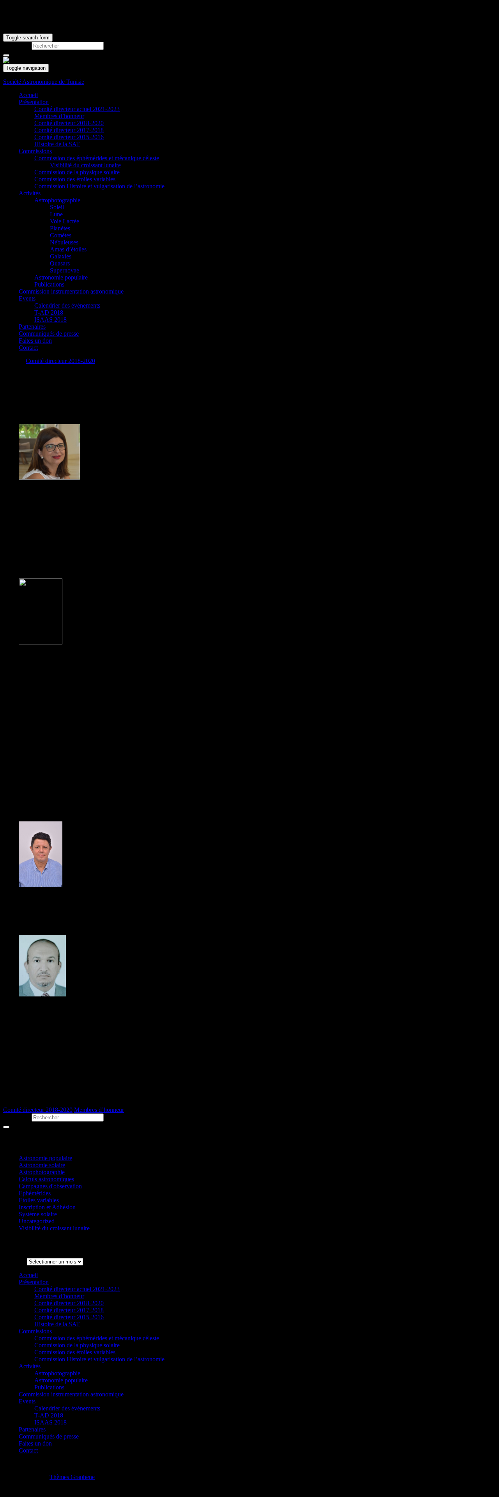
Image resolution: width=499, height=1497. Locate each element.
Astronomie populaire (61, 277)
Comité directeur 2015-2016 (69, 137)
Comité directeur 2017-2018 (69, 130)
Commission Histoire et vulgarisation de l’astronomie (99, 186)
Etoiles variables (39, 1200)
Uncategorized (37, 1221)
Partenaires (32, 326)
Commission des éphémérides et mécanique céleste (96, 158)
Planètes (60, 228)
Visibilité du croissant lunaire (85, 165)
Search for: (16, 45)
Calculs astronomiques (46, 1179)
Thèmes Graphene (72, 1477)
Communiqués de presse (49, 333)
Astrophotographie (57, 200)
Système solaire (38, 1214)
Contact (28, 347)
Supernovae (64, 270)
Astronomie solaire (42, 1165)
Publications (49, 284)
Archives (14, 1261)
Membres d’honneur (59, 116)
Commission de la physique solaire (77, 172)
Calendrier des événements (67, 305)
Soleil (57, 207)
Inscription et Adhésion (47, 1207)
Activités (30, 193)
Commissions (35, 151)
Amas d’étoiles (68, 249)
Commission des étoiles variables (74, 179)
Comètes (60, 235)
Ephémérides (35, 1193)
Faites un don (35, 340)
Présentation (34, 102)
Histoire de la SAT (57, 144)
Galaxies (60, 256)
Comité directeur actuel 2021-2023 (77, 109)
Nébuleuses (64, 242)
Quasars (60, 263)
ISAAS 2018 (50, 319)
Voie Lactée (64, 221)
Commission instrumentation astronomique (71, 291)
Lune (56, 214)
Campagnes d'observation (50, 1186)
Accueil (28, 95)
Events (27, 298)
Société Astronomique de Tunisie (43, 81)
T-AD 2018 (48, 312)
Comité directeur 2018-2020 (69, 123)
